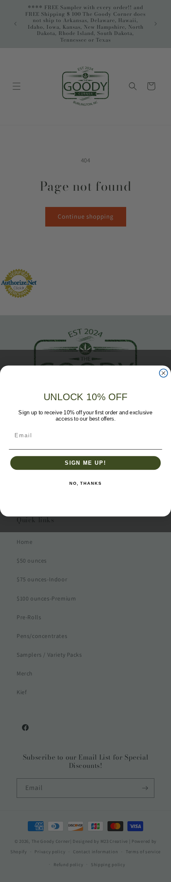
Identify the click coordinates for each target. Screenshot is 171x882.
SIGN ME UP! (85, 463)
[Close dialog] (163, 373)
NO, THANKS (85, 483)
